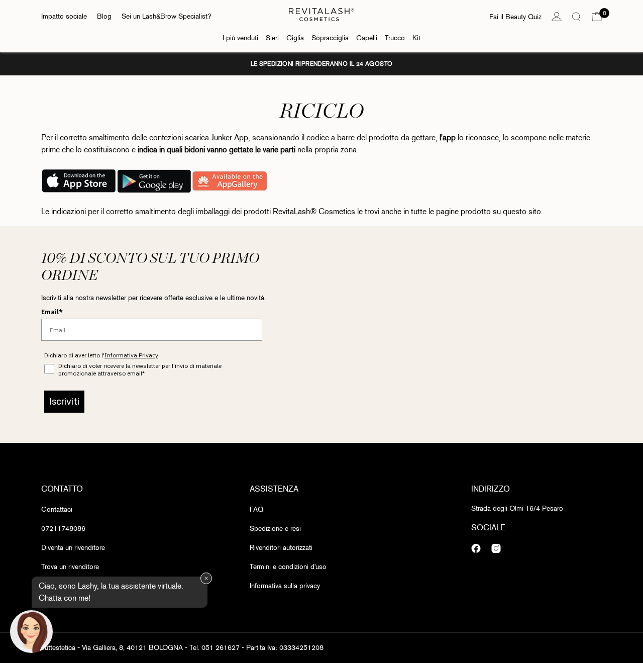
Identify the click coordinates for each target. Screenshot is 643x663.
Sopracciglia (330, 38)
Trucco (395, 38)
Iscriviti (64, 401)
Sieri (272, 38)
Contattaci (56, 509)
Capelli (366, 38)
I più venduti (240, 38)
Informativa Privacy (131, 355)
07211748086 (63, 528)
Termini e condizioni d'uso (288, 566)
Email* (52, 312)
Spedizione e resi (275, 528)
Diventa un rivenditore (73, 547)
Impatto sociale (64, 16)
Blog (104, 16)
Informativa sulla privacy (285, 586)
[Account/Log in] (557, 16)
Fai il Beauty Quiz (515, 17)
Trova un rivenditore (70, 566)
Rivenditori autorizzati (281, 547)
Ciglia (295, 38)
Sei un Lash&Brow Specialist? (166, 16)
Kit (416, 38)
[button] (597, 16)
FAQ (256, 509)
